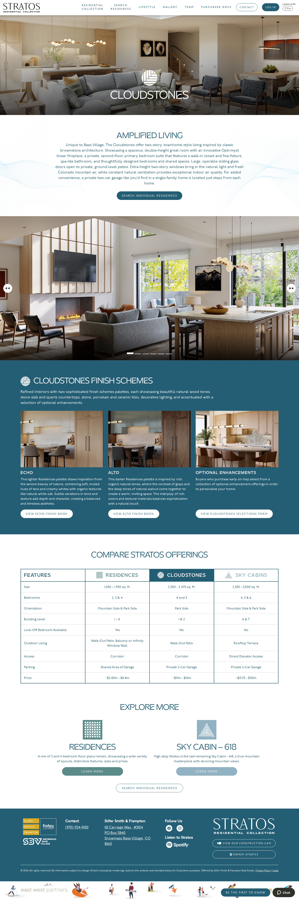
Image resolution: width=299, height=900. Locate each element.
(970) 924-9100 (76, 828)
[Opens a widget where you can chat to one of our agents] (283, 893)
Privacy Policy (263, 871)
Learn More (92, 771)
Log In (270, 7)
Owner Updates (245, 854)
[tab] (130, 351)
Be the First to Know (245, 892)
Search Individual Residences (149, 195)
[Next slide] (291, 288)
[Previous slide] (7, 288)
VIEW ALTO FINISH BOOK (133, 514)
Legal (275, 871)
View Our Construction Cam (246, 843)
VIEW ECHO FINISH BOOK (47, 514)
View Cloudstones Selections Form (234, 514)
